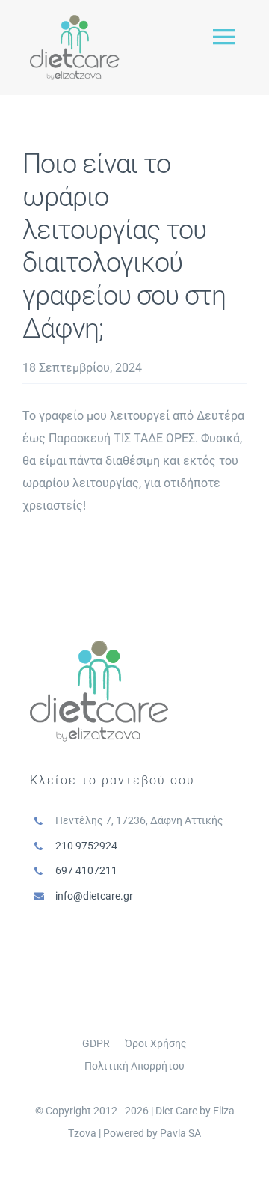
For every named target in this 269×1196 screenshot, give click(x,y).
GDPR (96, 1043)
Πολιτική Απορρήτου (134, 1066)
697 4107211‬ (86, 870)
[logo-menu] (75, 20)
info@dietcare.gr (94, 896)
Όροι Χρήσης (156, 1043)
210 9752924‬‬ (86, 846)
